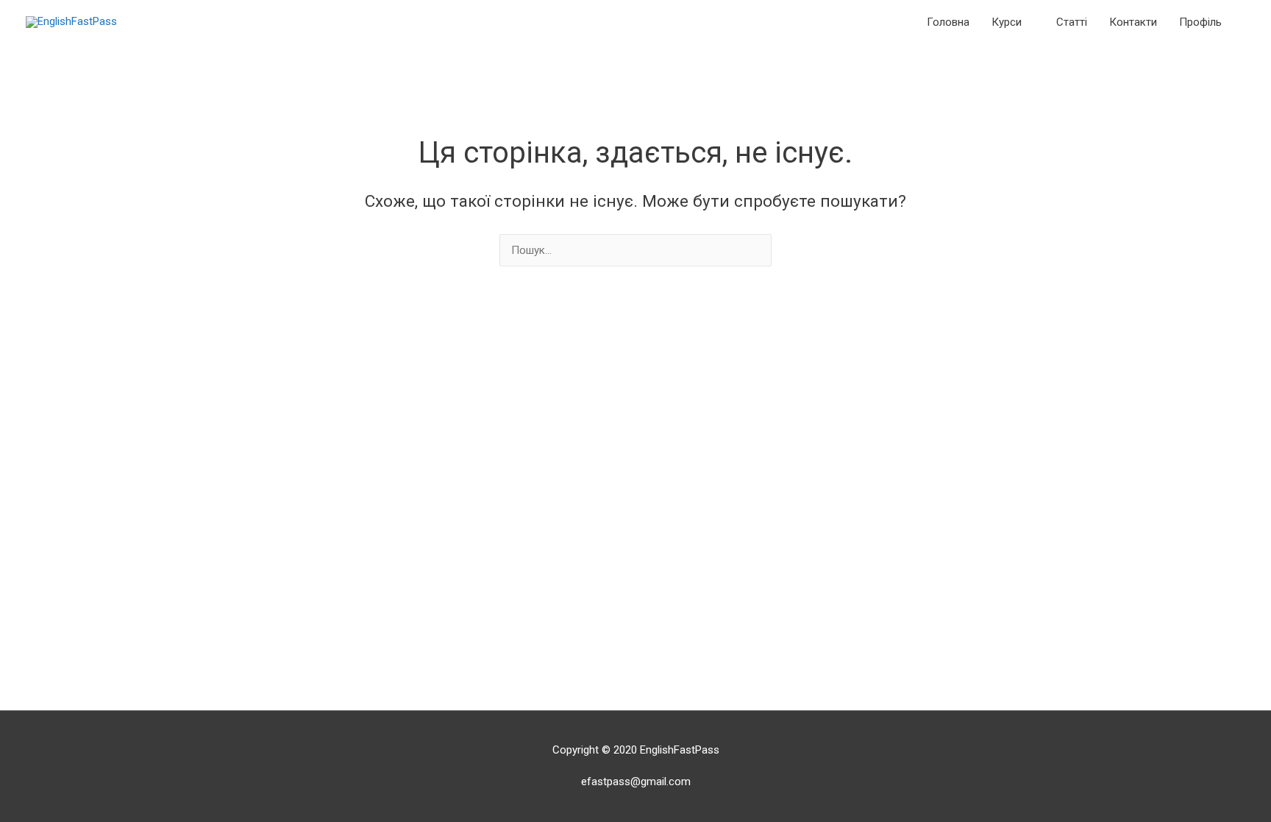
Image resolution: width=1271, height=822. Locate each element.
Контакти (1133, 22)
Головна (948, 22)
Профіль (1200, 22)
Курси (1006, 22)
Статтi (1071, 22)
